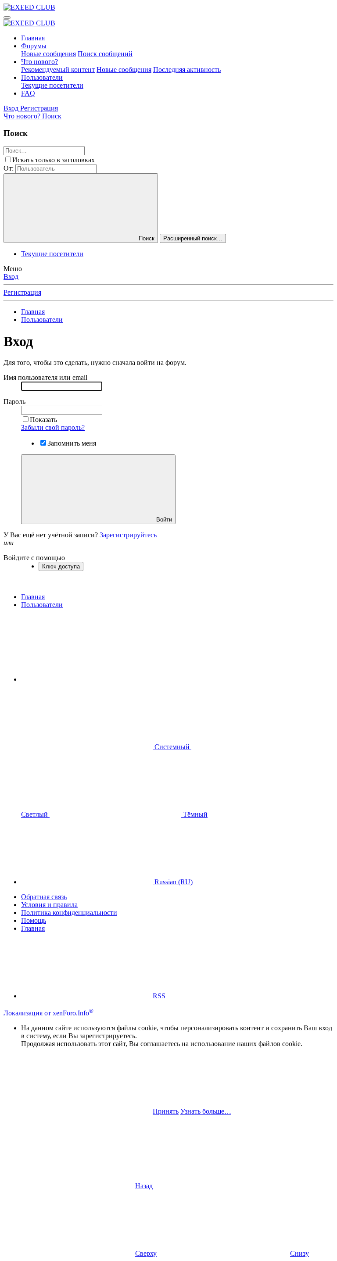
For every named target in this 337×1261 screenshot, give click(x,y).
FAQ (28, 93)
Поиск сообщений (105, 53)
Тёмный (194, 814)
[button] (87, 679)
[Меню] (7, 17)
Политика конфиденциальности (69, 912)
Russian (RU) (173, 882)
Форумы (34, 46)
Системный (172, 746)
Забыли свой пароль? (53, 427)
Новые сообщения (48, 53)
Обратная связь (44, 896)
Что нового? (39, 61)
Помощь (33, 920)
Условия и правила (49, 904)
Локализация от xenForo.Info (48, 1013)
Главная (33, 38)
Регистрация (22, 292)
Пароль (14, 401)
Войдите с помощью (34, 557)
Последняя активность (187, 69)
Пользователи (42, 77)
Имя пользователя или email (45, 377)
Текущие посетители (52, 85)
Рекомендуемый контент (58, 69)
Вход (11, 276)
